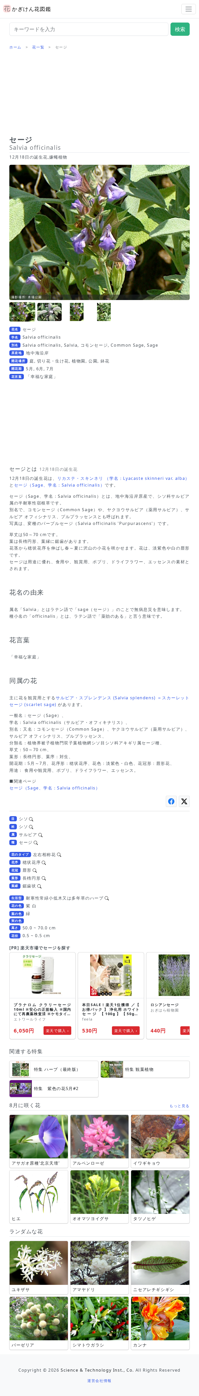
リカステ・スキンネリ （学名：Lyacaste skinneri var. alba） (123, 478)
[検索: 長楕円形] (44, 878)
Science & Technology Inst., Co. (97, 1370)
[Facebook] (171, 801)
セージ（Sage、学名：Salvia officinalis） (59, 485)
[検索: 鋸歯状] (39, 885)
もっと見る (179, 1105)
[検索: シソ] (31, 818)
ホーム (15, 47)
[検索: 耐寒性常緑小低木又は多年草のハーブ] (107, 898)
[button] (22, 312)
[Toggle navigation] (188, 9)
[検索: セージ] (36, 842)
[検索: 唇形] (35, 870)
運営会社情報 (99, 1380)
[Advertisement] (99, 94)
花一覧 (38, 47)
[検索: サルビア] (40, 834)
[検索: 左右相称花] (59, 854)
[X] (184, 801)
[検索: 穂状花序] (44, 862)
